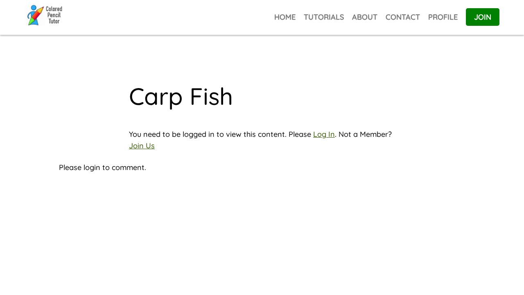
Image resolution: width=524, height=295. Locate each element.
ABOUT (364, 17)
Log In (324, 134)
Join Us (142, 145)
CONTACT (403, 17)
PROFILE (443, 17)
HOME (285, 17)
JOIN (482, 17)
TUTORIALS (324, 17)
